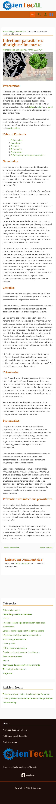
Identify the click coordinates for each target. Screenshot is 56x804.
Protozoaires (16, 152)
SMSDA (6, 660)
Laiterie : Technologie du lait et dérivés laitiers (23, 630)
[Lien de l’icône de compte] (45, 14)
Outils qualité (9, 643)
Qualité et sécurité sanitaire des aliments (21, 652)
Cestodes (15, 146)
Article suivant (47, 547)
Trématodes (16, 149)
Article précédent (10, 547)
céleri (39, 107)
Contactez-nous (10, 742)
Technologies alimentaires (14, 669)
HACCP (6, 618)
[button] (40, 14)
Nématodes (16, 143)
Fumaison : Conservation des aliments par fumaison (26, 694)
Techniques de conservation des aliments (21, 665)
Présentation (16, 140)
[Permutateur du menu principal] (32, 14)
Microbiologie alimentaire (14, 31)
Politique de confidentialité (15, 736)
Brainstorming (9, 702)
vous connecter (22, 563)
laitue (31, 107)
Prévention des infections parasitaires (27, 155)
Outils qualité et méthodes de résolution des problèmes (28, 698)
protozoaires (13, 128)
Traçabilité (7, 673)
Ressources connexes (12, 656)
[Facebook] (51, 14)
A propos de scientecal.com (15, 730)
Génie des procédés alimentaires (17, 614)
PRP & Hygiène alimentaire (15, 648)
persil (50, 107)
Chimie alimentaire (11, 610)
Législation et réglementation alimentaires (22, 635)
